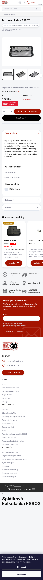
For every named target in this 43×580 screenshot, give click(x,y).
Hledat (37, 9)
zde (28, 562)
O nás (4, 384)
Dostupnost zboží (8, 427)
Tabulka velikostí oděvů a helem (13, 441)
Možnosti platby (7, 423)
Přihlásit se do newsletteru (15, 332)
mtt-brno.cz (17, 486)
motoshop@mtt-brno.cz (15, 361)
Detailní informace (9, 91)
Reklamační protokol (9, 437)
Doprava (5, 409)
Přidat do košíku (29, 111)
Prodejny (5, 402)
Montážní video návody (10, 470)
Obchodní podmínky (9, 413)
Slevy (4, 430)
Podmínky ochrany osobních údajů (14, 416)
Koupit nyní (20, 118)
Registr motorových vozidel (11, 456)
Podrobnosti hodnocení (31, 25)
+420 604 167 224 (13, 365)
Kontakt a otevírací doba (10, 388)
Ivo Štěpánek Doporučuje (10, 391)
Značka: (7, 30)
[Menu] (40, 2)
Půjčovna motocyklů (9, 477)
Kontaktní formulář (13, 372)
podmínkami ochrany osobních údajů (14, 326)
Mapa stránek (7, 395)
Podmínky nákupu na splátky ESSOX (14, 434)
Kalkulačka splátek (12, 103)
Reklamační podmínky (10, 420)
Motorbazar (6, 466)
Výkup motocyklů (8, 463)
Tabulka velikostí (10, 172)
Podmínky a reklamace (12, 177)
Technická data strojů (9, 473)
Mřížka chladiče (14, 189)
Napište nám (6, 398)
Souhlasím (21, 574)
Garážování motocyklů (10, 452)
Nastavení (21, 567)
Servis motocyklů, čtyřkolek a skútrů (14, 459)
